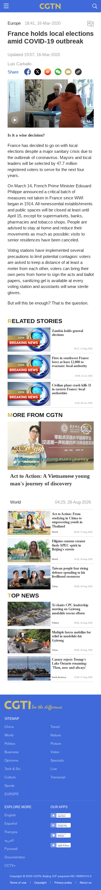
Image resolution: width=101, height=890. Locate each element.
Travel (55, 727)
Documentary (14, 857)
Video (54, 752)
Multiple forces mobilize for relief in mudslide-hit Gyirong (71, 636)
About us (85, 883)
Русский (11, 849)
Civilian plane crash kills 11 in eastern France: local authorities (71, 389)
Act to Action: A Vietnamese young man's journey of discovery (50, 479)
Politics (9, 744)
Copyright (40, 883)
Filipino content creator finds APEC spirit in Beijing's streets (68, 545)
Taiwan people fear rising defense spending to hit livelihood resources (70, 572)
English (10, 815)
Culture (10, 777)
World (8, 735)
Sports (9, 786)
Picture (55, 744)
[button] (15, 120)
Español (10, 824)
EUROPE (11, 794)
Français (10, 832)
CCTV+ (10, 866)
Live (53, 769)
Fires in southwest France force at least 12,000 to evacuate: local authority (70, 362)
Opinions (11, 760)
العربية (9, 840)
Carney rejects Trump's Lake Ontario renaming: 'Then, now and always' (69, 663)
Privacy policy (63, 883)
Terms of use (18, 883)
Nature (55, 735)
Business (11, 752)
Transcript (57, 777)
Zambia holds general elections (67, 332)
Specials (57, 760)
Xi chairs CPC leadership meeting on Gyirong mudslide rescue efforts (70, 609)
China (9, 727)
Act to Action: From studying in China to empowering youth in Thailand (67, 520)
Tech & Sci (12, 769)
